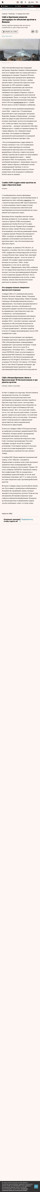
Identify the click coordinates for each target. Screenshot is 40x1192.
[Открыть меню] (37, 2)
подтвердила (18, 102)
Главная (5, 14)
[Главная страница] (2, 2)
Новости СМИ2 (7, 513)
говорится (27, 200)
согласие (27, 1185)
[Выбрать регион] (25, 2)
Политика (12, 14)
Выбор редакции (7, 9)
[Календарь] (18, 2)
